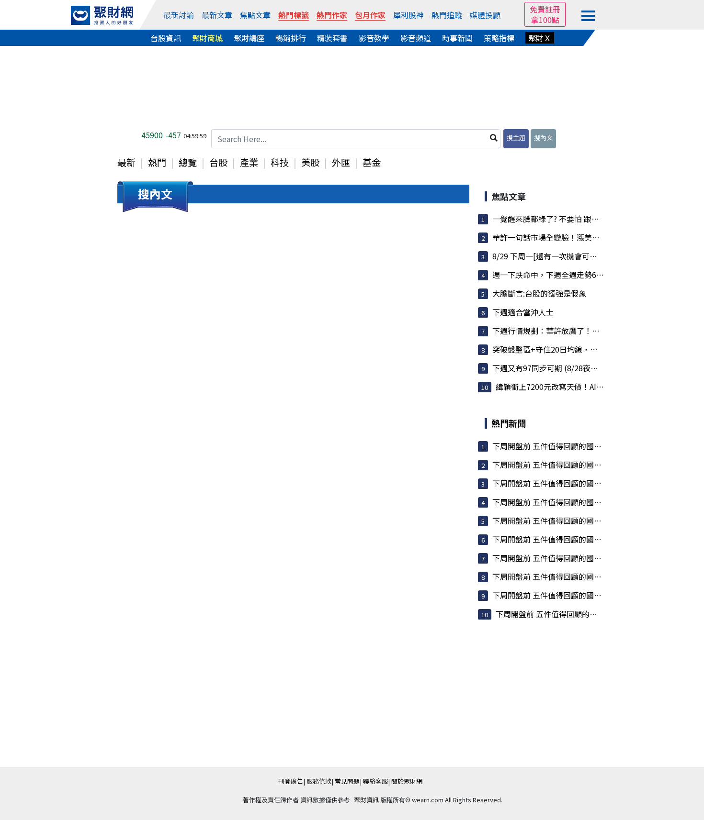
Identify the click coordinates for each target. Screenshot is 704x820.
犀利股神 (408, 15)
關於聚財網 (406, 781)
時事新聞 (457, 38)
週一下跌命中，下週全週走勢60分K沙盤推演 (568, 274)
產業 (249, 162)
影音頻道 (415, 38)
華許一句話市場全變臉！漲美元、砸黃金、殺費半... (579, 237)
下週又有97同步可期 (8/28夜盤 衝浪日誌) (563, 368)
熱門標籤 (293, 15)
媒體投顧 (485, 15)
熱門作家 (332, 15)
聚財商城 (207, 38)
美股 (310, 162)
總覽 (188, 162)
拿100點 (545, 19)
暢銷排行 (290, 38)
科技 (280, 162)
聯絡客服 (375, 781)
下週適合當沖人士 (523, 312)
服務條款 (319, 781)
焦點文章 (255, 15)
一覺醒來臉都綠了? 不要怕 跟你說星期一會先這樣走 (580, 218)
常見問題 (347, 781)
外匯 (341, 162)
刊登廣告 (290, 781)
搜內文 (543, 137)
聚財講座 (249, 38)
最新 (126, 162)
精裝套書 (332, 38)
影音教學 (374, 38)
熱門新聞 (508, 423)
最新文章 (217, 15)
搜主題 (516, 137)
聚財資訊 (366, 799)
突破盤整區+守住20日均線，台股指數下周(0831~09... (583, 349)
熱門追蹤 (446, 15)
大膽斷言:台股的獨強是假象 (539, 293)
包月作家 (370, 15)
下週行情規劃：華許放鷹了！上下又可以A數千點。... (581, 330)
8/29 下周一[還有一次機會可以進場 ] (554, 256)
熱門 (157, 162)
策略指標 (499, 38)
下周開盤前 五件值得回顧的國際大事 (554, 446)
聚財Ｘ (539, 38)
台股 (218, 162)
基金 (372, 162)
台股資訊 (165, 38)
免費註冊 (545, 9)
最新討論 (178, 15)
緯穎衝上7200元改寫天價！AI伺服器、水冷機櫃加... (583, 386)
